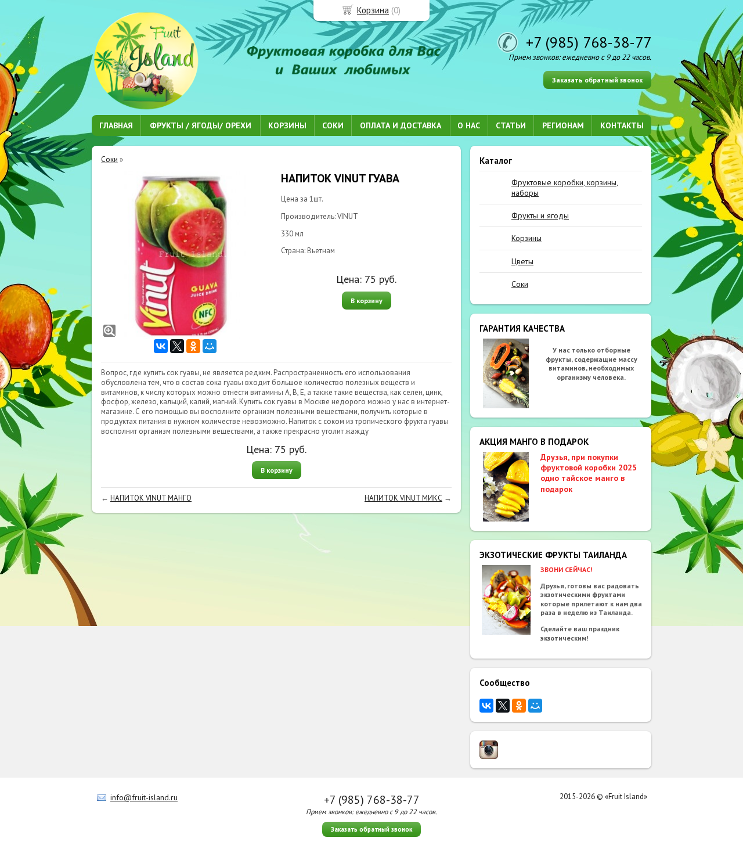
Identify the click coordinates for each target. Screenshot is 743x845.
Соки (109, 159)
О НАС (468, 125)
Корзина (373, 10)
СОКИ (333, 125)
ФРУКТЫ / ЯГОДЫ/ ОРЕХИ (200, 125)
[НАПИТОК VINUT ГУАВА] (185, 255)
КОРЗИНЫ (287, 125)
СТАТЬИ (511, 125)
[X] (503, 706)
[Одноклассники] (519, 706)
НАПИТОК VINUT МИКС (403, 498)
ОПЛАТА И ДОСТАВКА (400, 125)
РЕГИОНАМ (563, 125)
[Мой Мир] (535, 706)
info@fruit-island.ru (144, 797)
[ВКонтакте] (486, 706)
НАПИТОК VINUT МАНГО (151, 498)
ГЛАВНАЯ (116, 125)
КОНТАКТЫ (622, 125)
